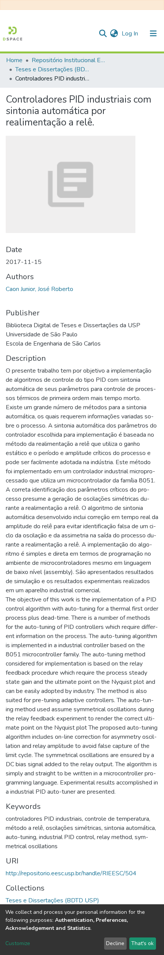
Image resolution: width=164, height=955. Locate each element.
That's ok (142, 943)
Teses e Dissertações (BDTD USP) (53, 69)
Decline (115, 943)
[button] (114, 33)
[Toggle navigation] (153, 33)
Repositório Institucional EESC (70, 60)
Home (14, 60)
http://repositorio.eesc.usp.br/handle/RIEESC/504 (71, 873)
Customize (17, 943)
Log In (131, 33)
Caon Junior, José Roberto (39, 289)
